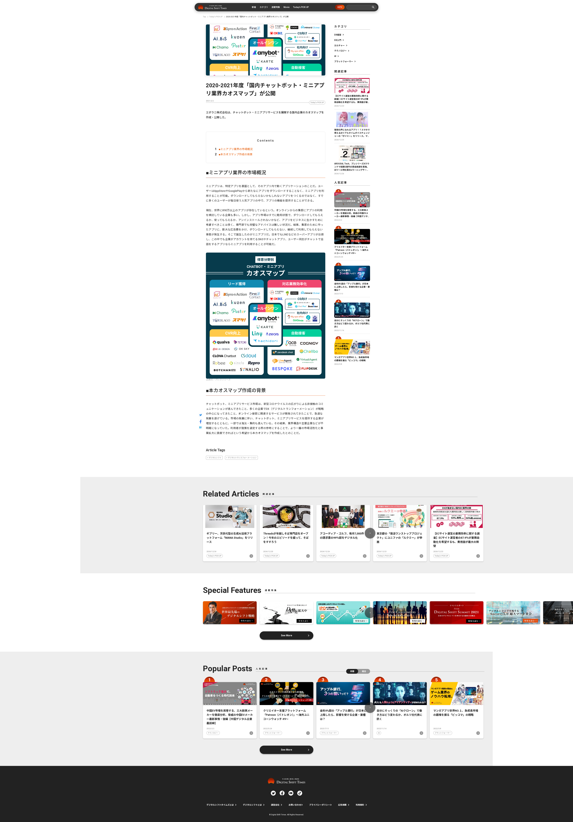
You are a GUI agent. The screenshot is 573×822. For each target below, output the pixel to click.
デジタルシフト (215, 458)
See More (286, 635)
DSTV (340, 7)
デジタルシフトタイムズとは (220, 805)
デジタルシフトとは (252, 805)
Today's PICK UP (317, 102)
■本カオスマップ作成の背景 (235, 154)
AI (335, 56)
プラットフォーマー (343, 61)
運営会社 (275, 805)
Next (370, 533)
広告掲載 (342, 805)
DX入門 (337, 40)
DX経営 (337, 35)
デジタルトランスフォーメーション (242, 458)
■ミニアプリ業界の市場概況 (236, 149)
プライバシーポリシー (319, 805)
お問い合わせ (295, 805)
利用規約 (360, 805)
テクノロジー (340, 51)
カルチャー (339, 45)
